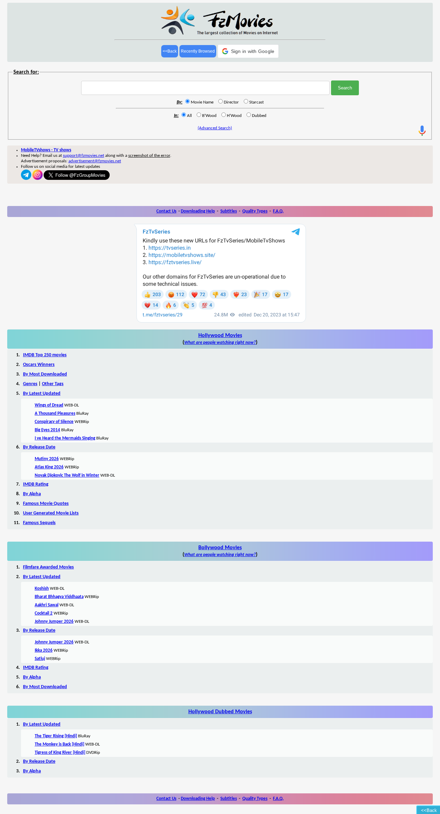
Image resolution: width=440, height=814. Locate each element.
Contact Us (166, 211)
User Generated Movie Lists (51, 513)
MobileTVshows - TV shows (46, 150)
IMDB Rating (35, 484)
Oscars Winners (39, 364)
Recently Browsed (198, 51)
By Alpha (32, 494)
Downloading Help (198, 211)
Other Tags (53, 384)
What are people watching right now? (220, 342)
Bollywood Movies (220, 548)
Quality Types (254, 211)
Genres (30, 384)
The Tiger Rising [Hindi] (56, 736)
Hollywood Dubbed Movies (220, 712)
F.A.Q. (278, 211)
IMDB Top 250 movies (45, 355)
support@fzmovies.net (83, 155)
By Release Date (39, 447)
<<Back (170, 51)
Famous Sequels (39, 522)
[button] (248, 51)
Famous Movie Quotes (46, 503)
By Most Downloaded (45, 374)
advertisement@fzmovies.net (94, 161)
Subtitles (228, 211)
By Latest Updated (41, 393)
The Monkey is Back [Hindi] (59, 744)
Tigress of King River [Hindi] (60, 752)
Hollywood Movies (220, 335)
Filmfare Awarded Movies (48, 567)
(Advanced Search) (215, 128)
